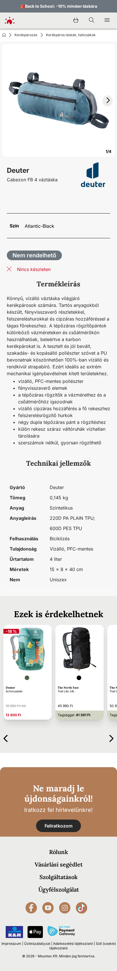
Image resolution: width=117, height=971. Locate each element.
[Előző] (5, 737)
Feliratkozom (58, 826)
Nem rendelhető (34, 255)
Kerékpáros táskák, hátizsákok (71, 35)
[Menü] (107, 20)
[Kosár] (75, 20)
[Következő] (111, 737)
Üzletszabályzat (37, 943)
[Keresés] (91, 20)
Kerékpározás (25, 35)
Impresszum (11, 943)
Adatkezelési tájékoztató (73, 943)
